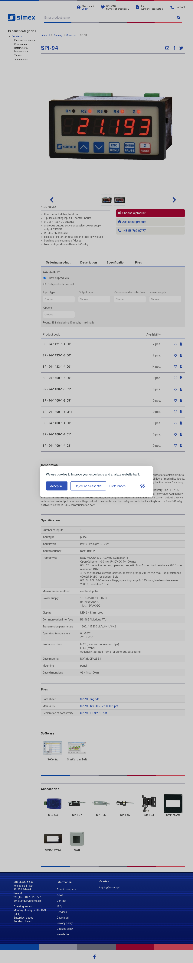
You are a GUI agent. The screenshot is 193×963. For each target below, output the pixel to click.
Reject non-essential (88, 486)
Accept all (56, 486)
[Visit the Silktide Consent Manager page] (142, 486)
